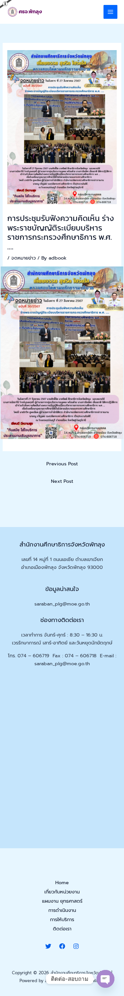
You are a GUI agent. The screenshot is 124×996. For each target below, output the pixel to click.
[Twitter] (48, 946)
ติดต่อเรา (62, 928)
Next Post (62, 481)
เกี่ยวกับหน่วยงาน (62, 891)
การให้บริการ (62, 919)
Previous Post (62, 463)
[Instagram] (76, 946)
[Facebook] (62, 946)
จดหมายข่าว (23, 258)
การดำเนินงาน (62, 910)
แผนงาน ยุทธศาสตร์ (62, 901)
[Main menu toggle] (110, 12)
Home (62, 882)
